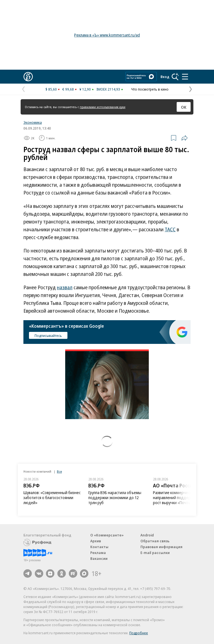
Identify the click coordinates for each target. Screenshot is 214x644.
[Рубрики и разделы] (185, 76)
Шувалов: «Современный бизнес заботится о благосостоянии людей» (52, 497)
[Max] (84, 573)
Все (59, 471)
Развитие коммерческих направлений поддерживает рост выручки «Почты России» (179, 497)
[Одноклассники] (61, 573)
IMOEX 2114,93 (108, 89)
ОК (183, 107)
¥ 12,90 (85, 89)
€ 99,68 (68, 89)
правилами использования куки (102, 107)
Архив (95, 540)
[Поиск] (175, 76)
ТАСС (170, 229)
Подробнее (138, 632)
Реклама (98, 552)
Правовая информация (161, 546)
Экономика (32, 122)
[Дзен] (50, 573)
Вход (164, 76)
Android (147, 535)
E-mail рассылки (155, 552)
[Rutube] (73, 573)
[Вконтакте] (39, 573)
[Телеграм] (27, 573)
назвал (64, 287)
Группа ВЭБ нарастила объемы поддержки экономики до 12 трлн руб (114, 497)
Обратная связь (154, 540)
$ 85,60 (51, 89)
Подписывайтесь (48, 335)
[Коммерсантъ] (28, 76)
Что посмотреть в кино (150, 89)
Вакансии (99, 558)
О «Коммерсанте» (107, 535)
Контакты (99, 546)
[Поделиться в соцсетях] (184, 138)
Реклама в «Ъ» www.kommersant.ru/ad (107, 35)
